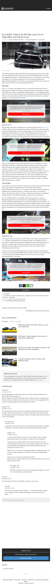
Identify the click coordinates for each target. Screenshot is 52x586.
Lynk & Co (17, 299)
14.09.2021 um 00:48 (12, 434)
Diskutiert (18, 321)
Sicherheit (21, 39)
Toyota (23, 299)
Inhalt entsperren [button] (26, 114)
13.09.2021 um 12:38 (9, 488)
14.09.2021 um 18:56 (14, 467)
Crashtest (27, 295)
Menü (49, 8)
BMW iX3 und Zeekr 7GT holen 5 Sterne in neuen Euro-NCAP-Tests (33, 326)
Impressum (24, 580)
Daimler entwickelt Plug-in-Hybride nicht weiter (15, 308)
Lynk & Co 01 (44, 127)
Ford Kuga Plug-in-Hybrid (42, 295)
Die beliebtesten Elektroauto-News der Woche (37, 311)
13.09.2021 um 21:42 (6, 408)
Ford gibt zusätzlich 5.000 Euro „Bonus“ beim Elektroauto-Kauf (31, 360)
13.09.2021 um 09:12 (6, 478)
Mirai (21, 189)
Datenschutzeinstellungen (41, 580)
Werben (26, 581)
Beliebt (12, 321)
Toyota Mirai (12, 297)
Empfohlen (5, 321)
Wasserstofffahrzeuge (19, 300)
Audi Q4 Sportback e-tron (18, 295)
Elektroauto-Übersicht (8, 580)
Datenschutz (31, 580)
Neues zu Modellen (13, 39)
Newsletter (26, 290)
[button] (20, 285)
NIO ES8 (7, 88)
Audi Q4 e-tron (8, 295)
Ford (13, 299)
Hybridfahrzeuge (10, 300)
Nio (21, 299)
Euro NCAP (7, 294)
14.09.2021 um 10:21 (6, 392)
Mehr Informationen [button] (26, 110)
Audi (10, 299)
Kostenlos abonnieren (26, 558)
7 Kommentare (41, 39)
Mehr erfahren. (40, 380)
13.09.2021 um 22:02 (9, 423)
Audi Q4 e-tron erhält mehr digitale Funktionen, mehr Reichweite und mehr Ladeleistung (34, 348)
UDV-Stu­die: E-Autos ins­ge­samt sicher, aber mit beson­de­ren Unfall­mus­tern (32, 337)
